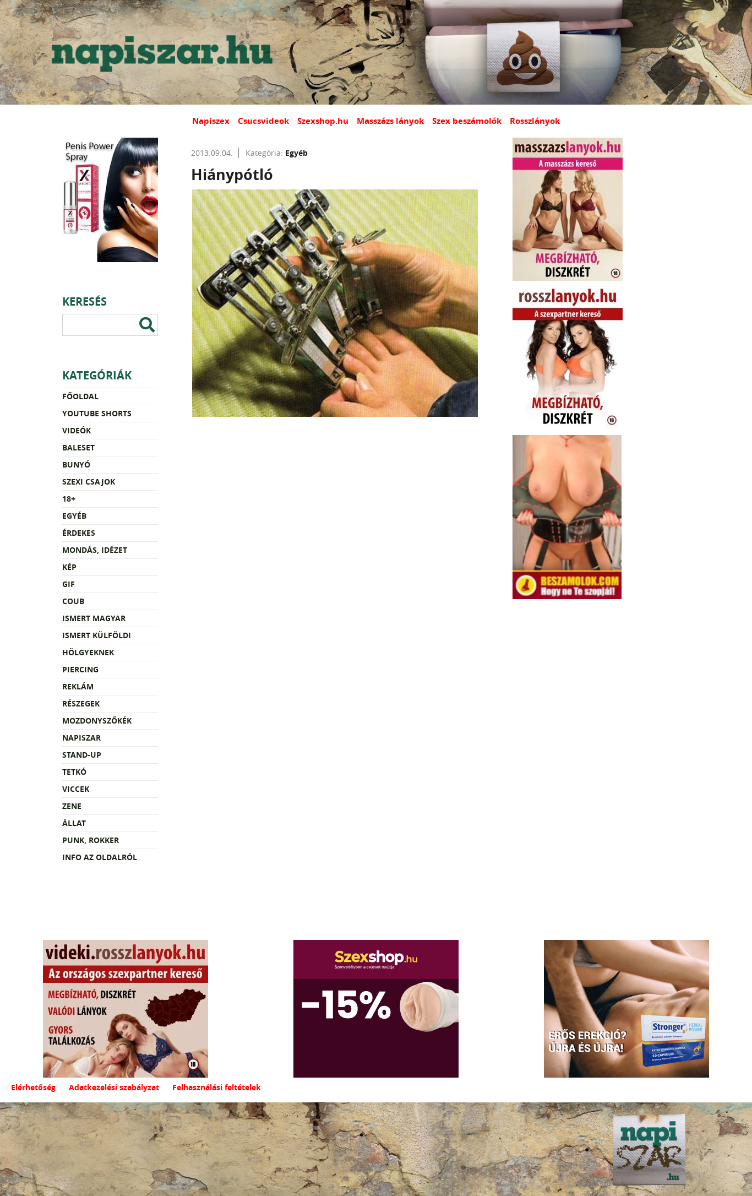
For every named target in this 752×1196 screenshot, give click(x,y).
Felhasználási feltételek (216, 1087)
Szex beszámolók (467, 121)
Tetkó (74, 771)
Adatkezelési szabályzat (114, 1087)
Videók (76, 430)
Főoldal (80, 396)
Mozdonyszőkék (97, 720)
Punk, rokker (90, 840)
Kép (69, 567)
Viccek (75, 789)
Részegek (81, 703)
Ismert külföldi (96, 635)
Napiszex (211, 121)
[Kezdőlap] (159, 52)
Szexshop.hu (322, 121)
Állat (74, 823)
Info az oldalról (99, 857)
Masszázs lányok (390, 121)
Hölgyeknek (88, 652)
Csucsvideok (263, 121)
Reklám (78, 686)
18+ (68, 498)
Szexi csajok (88, 481)
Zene (71, 806)
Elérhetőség (33, 1087)
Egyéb (74, 515)
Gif (68, 584)
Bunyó (76, 464)
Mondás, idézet (94, 550)
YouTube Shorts (97, 413)
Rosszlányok (535, 121)
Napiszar (81, 737)
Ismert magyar (94, 618)
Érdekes (78, 533)
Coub (73, 601)
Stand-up (81, 754)
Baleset (78, 447)
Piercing (80, 669)
